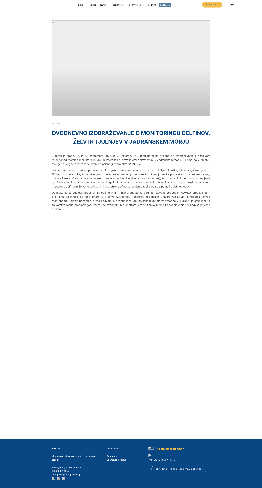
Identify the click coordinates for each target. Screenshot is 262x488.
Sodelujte (118, 5)
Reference (112, 456)
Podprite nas (135, 5)
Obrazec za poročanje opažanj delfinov (179, 469)
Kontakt (152, 5)
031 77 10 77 (168, 460)
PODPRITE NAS (212, 5)
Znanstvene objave (116, 459)
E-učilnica (165, 5)
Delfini (103, 5)
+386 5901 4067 (60, 471)
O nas (80, 5)
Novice (93, 5)
